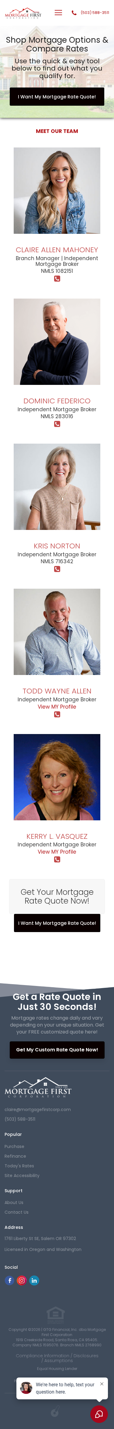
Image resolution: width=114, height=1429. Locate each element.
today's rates (19, 1166)
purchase (14, 1146)
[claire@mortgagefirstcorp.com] (57, 221)
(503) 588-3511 (95, 12)
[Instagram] (22, 1283)
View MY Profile (57, 706)
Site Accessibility (22, 1176)
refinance (15, 1156)
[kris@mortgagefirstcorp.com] (57, 517)
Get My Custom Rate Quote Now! (57, 1049)
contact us (17, 1212)
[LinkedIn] (34, 1283)
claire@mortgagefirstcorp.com (38, 1109)
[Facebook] (9, 1283)
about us (14, 1202)
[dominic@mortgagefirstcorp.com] (57, 372)
